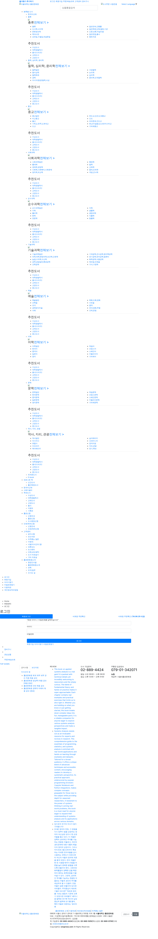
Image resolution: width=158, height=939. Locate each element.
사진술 (91, 303)
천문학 (34, 218)
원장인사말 (32, 562)
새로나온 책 (28, 480)
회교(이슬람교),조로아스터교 (100, 124)
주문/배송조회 (68, 1)
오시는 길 (31, 573)
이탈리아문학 (94, 400)
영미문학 (35, 402)
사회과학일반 (37, 162)
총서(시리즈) (37, 52)
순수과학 (31, 198)
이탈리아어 (93, 354)
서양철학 (92, 70)
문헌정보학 (36, 32)
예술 (29, 290)
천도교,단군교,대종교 (97, 116)
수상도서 (35, 47)
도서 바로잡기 (33, 555)
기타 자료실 (32, 557)
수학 (34, 210)
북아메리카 (36, 448)
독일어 (91, 346)
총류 (29, 17)
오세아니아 (93, 441)
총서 (29, 506)
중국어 (34, 351)
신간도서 (31, 482)
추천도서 (27, 493)
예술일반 (35, 300)
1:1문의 (30, 542)
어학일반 (35, 346)
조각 (34, 305)
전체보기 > (41, 22)
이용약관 (7, 587)
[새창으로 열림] (109, 4)
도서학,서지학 (37, 29)
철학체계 (35, 75)
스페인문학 (93, 397)
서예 (34, 310)
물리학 (34, 213)
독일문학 (92, 392)
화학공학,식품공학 (96, 259)
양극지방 (92, 443)
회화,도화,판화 (94, 300)
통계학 (34, 164)
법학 (91, 164)
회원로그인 (26, 616)
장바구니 (85, 1)
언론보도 (31, 547)
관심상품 (7, 654)
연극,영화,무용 (94, 308)
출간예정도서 (33, 485)
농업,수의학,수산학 (39, 259)
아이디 (29, 626)
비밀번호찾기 (9, 585)
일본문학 (35, 400)
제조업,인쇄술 (94, 262)
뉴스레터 (31, 549)
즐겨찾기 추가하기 (26, 1)
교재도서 (35, 55)
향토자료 (92, 37)
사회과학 (31, 152)
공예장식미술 (37, 308)
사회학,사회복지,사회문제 (42, 170)
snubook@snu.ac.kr (60, 924)
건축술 (34, 303)
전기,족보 (93, 448)
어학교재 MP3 (33, 552)
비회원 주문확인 (79, 616)
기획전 (30, 511)
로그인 (52, 1)
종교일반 (35, 116)
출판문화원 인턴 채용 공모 (34, 686)
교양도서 (35, 58)
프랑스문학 (93, 395)
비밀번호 (30, 634)
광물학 (91, 210)
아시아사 (35, 441)
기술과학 (31, 244)
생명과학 (92, 213)
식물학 (91, 216)
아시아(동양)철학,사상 (40, 80)
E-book (31, 477)
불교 (34, 121)
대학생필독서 (37, 50)
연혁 (29, 567)
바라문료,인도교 (95, 121)
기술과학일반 (37, 254)
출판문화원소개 (30, 560)
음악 (91, 305)
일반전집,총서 (94, 34)
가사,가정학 (93, 264)
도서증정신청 (33, 521)
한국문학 (35, 395)
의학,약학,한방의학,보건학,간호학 (45, 257)
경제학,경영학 (37, 167)
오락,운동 (93, 310)
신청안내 (31, 516)
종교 (29, 106)
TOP (1, 664)
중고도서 (35, 104)
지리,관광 (93, 446)
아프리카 (35, 446)
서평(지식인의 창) (35, 544)
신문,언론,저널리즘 (96, 32)
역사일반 (35, 438)
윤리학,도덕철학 (95, 78)
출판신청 (27, 513)
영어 (34, 356)
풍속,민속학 (93, 170)
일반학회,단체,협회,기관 (98, 29)
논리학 (91, 72)
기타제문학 (93, 402)
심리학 (91, 75)
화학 (34, 216)
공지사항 (31, 534)
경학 (34, 78)
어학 (29, 336)
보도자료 (31, 537)
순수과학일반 (37, 208)
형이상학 (35, 72)
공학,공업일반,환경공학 (41, 262)
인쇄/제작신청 (29, 524)
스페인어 (92, 351)
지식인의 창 (25, 672)
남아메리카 (93, 438)
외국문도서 (32, 475)
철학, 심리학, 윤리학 (36, 60)
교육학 (91, 167)
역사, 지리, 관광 (34, 429)
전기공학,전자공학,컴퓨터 (99, 257)
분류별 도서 (28, 12)
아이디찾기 (8, 582)
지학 (91, 208)
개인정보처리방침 (11, 590)
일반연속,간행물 (95, 26)
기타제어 (92, 356)
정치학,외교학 (37, 172)
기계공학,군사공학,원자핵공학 (100, 254)
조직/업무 (31, 570)
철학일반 (35, 70)
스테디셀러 (28, 490)
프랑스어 (92, 349)
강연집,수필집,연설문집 (41, 37)
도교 (34, 126)
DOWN (6, 664)
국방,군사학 (93, 172)
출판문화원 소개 (61, 911)
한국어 (34, 349)
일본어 (34, 354)
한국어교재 (32, 14)
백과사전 (35, 34)
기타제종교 (93, 126)
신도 (91, 118)
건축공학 (35, 264)
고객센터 (78, 1)
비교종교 (35, 118)
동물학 (91, 218)
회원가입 (59, 1)
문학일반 (35, 392)
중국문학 (35, 397)
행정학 (91, 162)
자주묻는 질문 (33, 539)
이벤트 (30, 508)
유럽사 (34, 443)
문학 (29, 383)
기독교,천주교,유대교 (40, 124)
